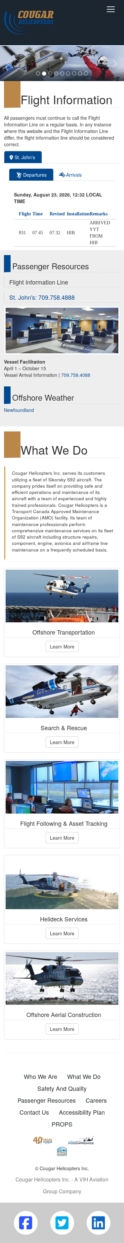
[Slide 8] (80, 73)
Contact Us (34, 1112)
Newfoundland (19, 410)
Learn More (62, 646)
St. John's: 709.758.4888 (42, 297)
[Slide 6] (68, 73)
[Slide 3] (50, 73)
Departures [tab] (34, 174)
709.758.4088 (75, 375)
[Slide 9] (86, 73)
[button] (9, 63)
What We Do (84, 1076)
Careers (96, 1100)
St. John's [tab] (25, 157)
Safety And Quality (62, 1088)
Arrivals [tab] (73, 174)
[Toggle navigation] (111, 9)
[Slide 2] (44, 73)
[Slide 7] (74, 73)
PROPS (62, 1124)
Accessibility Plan (82, 1112)
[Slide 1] (38, 73)
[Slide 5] (62, 73)
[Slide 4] (56, 73)
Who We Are (40, 1076)
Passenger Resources (47, 1100)
